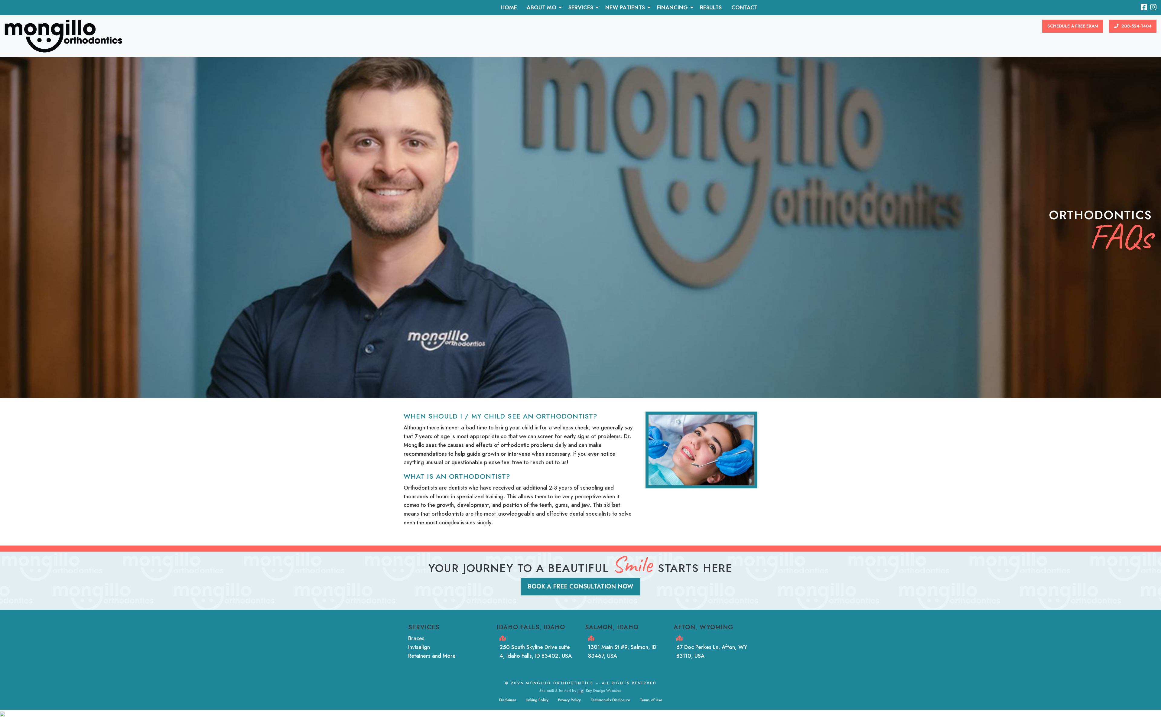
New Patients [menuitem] (625, 7)
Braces (416, 638)
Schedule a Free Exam (1072, 26)
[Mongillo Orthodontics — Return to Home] (63, 35)
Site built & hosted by (580, 690)
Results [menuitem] (711, 7)
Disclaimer (507, 700)
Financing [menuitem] (672, 7)
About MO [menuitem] (541, 7)
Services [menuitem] (580, 7)
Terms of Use (651, 700)
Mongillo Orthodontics (559, 683)
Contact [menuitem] (744, 7)
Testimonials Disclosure (610, 700)
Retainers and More (432, 656)
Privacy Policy (569, 700)
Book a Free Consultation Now (580, 586)
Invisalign (419, 647)
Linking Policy (537, 700)
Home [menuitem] (509, 7)
